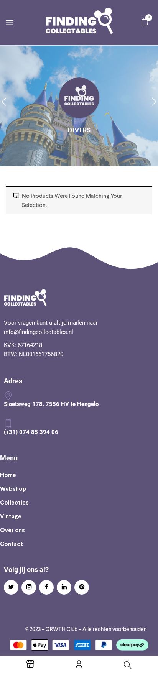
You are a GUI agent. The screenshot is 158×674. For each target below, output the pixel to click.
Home (8, 475)
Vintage (10, 516)
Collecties (14, 503)
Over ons (12, 530)
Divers (79, 130)
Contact (11, 544)
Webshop (13, 489)
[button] (144, 21)
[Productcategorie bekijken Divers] (79, 98)
